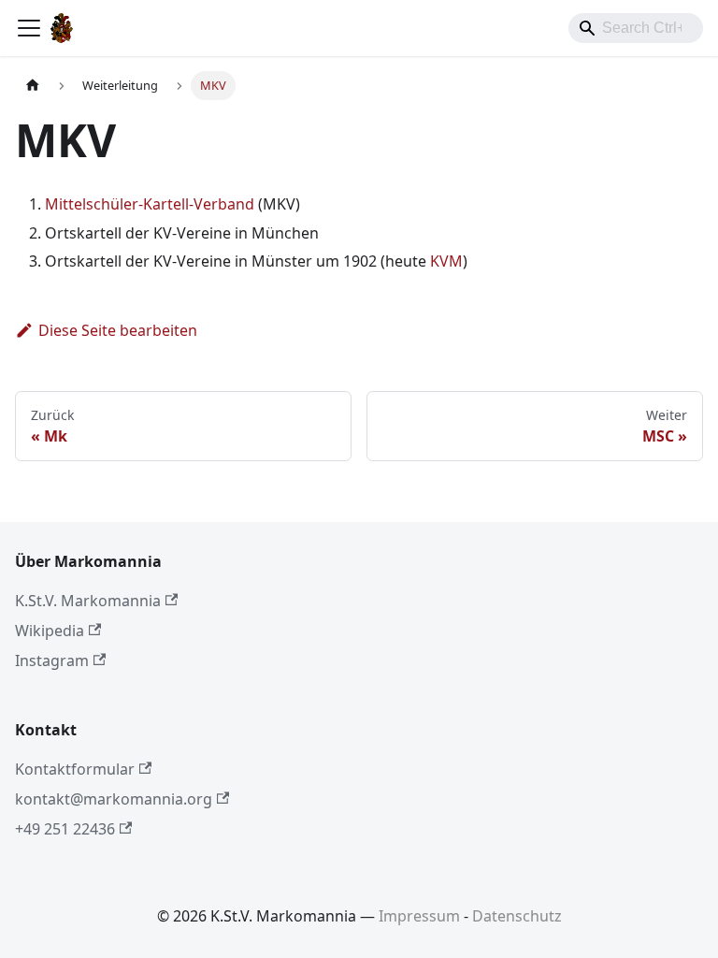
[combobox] (635, 28)
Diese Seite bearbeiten (117, 330)
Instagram (52, 660)
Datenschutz (517, 916)
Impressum (419, 916)
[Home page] (32, 85)
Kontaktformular (75, 769)
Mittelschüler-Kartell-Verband (149, 204)
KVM (446, 261)
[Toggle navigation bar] (29, 28)
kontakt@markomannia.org (113, 799)
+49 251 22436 (65, 829)
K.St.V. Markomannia (88, 600)
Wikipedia (49, 630)
